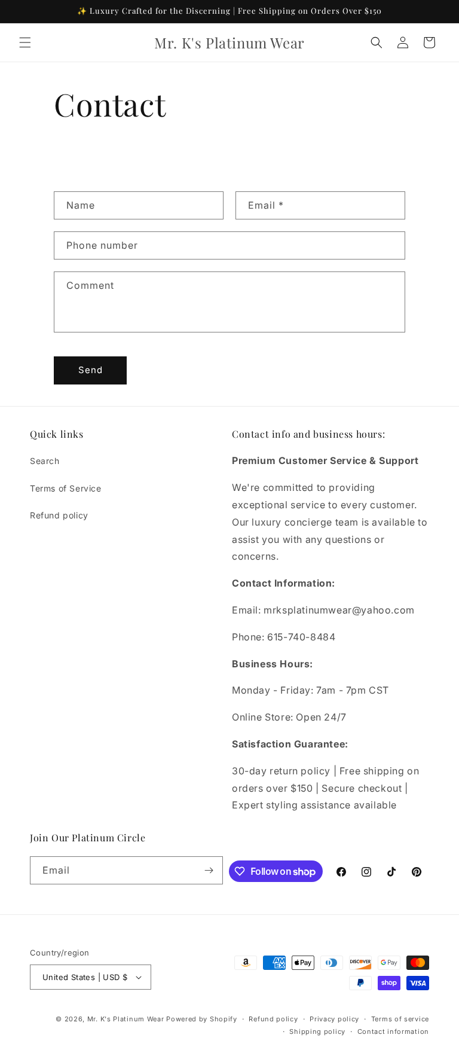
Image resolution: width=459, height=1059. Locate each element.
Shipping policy (317, 1031)
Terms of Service (66, 488)
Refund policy (59, 515)
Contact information (393, 1031)
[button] (25, 42)
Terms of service (400, 1019)
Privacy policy (334, 1019)
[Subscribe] (209, 870)
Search (45, 461)
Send (90, 370)
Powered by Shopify (201, 1019)
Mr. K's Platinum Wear (126, 1019)
